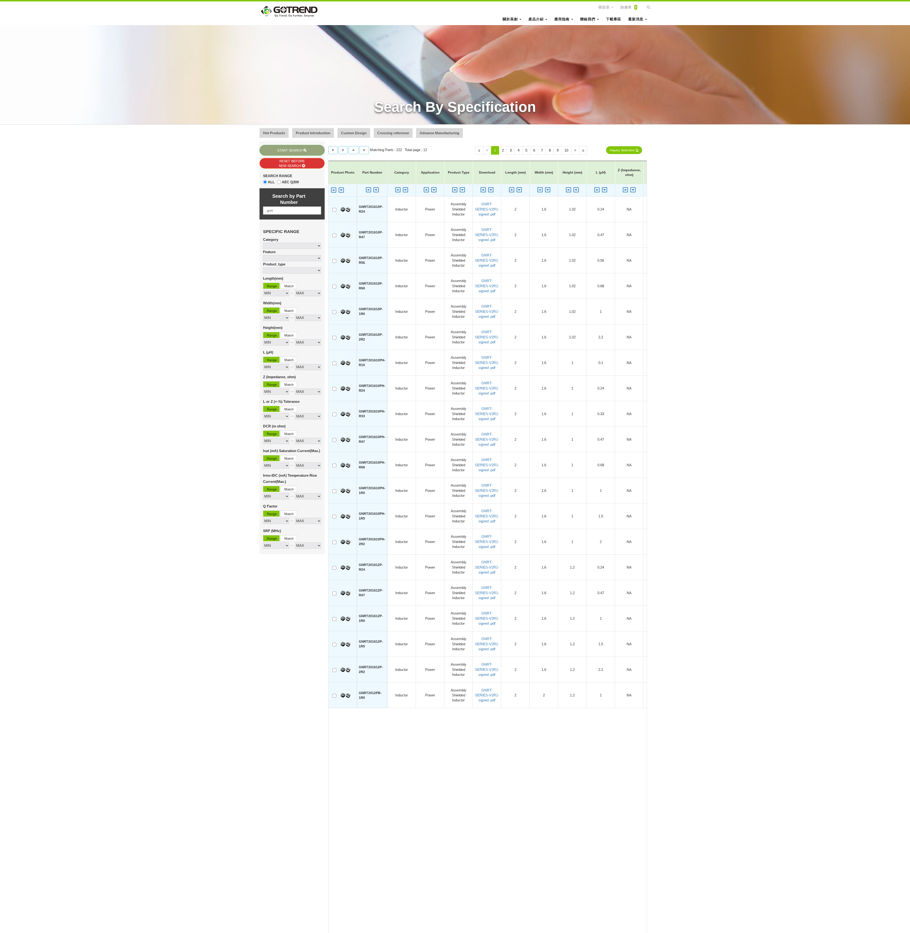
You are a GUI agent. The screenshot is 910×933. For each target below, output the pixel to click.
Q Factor (270, 506)
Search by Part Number (288, 199)
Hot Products (274, 133)
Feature (269, 252)
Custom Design (354, 133)
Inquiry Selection (623, 150)
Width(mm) (272, 303)
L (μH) (268, 352)
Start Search (290, 150)
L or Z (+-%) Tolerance (281, 401)
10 (566, 150)
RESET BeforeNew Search (292, 163)
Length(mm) (273, 278)
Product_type (274, 264)
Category (270, 240)
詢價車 (628, 7)
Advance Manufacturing (439, 133)
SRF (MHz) (272, 531)
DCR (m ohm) (274, 426)
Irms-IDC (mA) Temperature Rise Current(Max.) (290, 478)
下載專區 (613, 19)
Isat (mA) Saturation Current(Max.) (291, 451)
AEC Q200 (290, 182)
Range (272, 286)
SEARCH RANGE (277, 176)
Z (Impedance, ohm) (279, 377)
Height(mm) (272, 328)
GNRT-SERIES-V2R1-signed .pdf (487, 209)
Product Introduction (313, 133)
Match (289, 286)
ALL (271, 182)
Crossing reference (393, 133)
